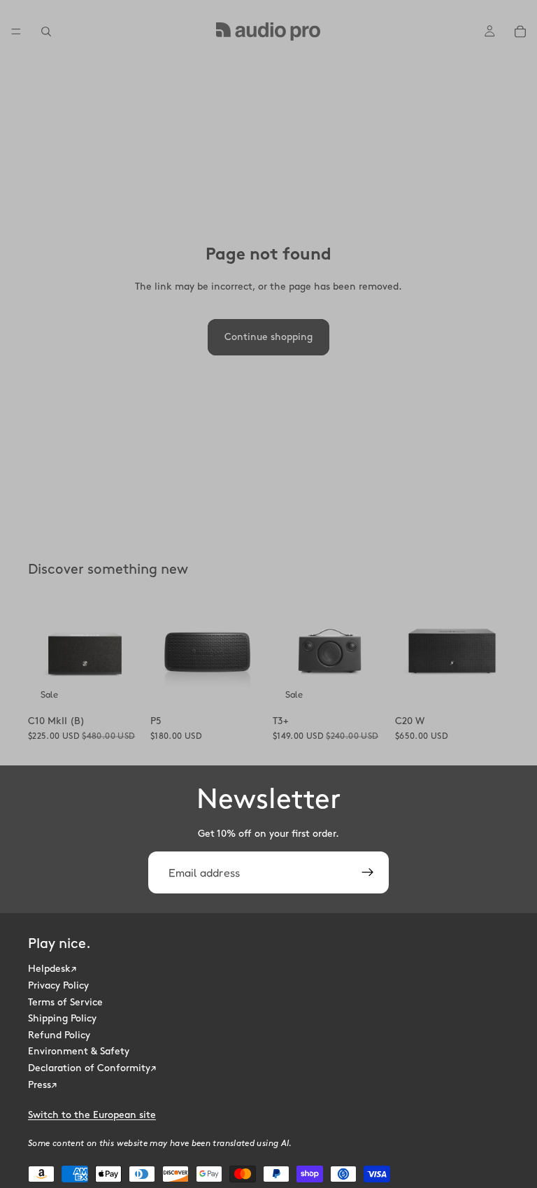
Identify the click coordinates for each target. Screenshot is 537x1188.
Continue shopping (268, 336)
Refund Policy (59, 1035)
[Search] (46, 31)
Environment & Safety (78, 1051)
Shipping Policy (62, 1018)
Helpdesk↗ (52, 969)
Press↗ (42, 1084)
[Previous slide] (43, 651)
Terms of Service (65, 1002)
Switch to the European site (92, 1114)
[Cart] (520, 31)
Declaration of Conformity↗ (92, 1068)
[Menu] (16, 31)
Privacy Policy (58, 985)
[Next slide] (126, 651)
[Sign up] (367, 872)
